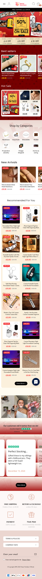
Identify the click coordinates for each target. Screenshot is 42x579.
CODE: (7, 43)
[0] (38, 3)
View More (21, 485)
